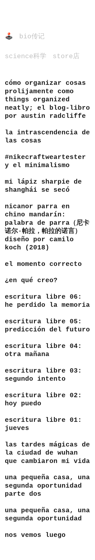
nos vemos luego (35, 535)
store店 (66, 56)
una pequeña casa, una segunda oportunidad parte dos (47, 486)
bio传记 (32, 36)
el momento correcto (43, 264)
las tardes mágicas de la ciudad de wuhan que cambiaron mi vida (47, 453)
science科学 (25, 56)
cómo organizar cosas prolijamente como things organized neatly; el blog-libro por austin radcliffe (47, 99)
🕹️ (9, 36)
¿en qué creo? (31, 280)
